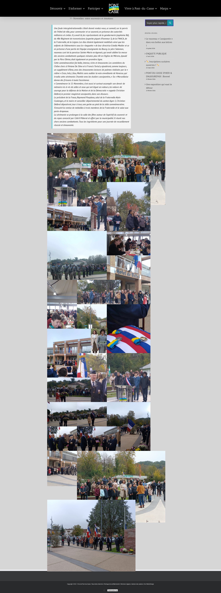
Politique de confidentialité (111, 584)
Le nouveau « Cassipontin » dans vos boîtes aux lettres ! (159, 42)
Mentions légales (126, 584)
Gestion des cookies (137, 584)
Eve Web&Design (149, 584)
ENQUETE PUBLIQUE (156, 53)
